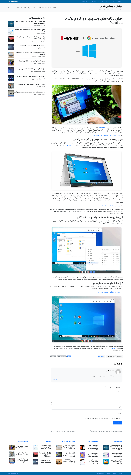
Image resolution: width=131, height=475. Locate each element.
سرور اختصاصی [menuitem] (94, 2)
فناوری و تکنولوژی (68, 441)
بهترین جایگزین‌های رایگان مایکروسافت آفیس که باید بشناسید (30, 30)
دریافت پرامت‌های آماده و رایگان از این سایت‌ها (31, 84)
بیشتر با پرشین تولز (112, 6)
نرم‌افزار (48, 441)
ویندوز (69, 145)
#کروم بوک (53, 356)
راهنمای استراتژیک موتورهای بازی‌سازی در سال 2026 (30, 77)
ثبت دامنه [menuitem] (120, 2)
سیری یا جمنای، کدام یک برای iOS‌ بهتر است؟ (32, 61)
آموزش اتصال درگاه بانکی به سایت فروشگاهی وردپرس (117, 454)
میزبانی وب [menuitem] (112, 2)
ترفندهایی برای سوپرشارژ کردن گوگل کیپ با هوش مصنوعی (92, 454)
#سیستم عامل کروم (61, 356)
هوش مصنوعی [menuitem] (37, 8)
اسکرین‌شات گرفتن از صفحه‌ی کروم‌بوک (109, 292)
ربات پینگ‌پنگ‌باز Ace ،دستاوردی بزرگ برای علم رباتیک (29, 92)
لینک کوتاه (100, 356)
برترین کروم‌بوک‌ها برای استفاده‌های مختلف (108, 206)
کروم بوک (113, 348)
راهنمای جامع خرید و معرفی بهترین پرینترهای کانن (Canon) (30, 53)
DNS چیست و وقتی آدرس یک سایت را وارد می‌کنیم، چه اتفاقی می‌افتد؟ (30, 22)
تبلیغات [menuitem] (108, 473)
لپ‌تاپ (69, 356)
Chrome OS (101, 128)
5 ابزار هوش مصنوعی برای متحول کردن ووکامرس (116, 461)
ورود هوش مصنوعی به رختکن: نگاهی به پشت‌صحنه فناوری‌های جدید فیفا (69, 454)
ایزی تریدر (111, 370)
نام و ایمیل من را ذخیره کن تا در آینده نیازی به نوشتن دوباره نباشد (101, 419)
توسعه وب (118, 441)
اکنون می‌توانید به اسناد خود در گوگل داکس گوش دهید (92, 461)
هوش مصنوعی (22, 441)
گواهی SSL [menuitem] (104, 2)
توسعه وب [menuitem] (55, 8)
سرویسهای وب (93, 441)
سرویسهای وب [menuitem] (46, 8)
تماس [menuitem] (120, 473)
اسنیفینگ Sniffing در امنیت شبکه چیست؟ (32, 46)
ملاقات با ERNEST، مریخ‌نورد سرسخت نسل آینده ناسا (69, 461)
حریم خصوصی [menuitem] (100, 473)
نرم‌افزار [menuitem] (29, 8)
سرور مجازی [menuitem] (85, 2)
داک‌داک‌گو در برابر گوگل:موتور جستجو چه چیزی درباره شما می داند (92, 447)
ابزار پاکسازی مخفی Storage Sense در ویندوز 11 (31, 69)
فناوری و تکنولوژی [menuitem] (21, 8)
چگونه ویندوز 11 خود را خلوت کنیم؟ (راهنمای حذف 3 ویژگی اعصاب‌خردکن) (30, 38)
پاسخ (54, 380)
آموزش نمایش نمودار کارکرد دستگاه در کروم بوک (106, 136)
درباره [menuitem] (114, 473)
